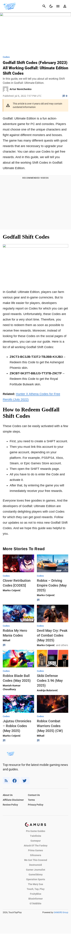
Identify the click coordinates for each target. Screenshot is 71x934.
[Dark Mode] (51, 6)
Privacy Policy (35, 804)
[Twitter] (25, 780)
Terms (31, 799)
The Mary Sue (35, 884)
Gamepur (36, 840)
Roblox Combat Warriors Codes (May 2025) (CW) (50, 726)
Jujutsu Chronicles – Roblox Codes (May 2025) (17, 726)
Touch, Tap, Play (35, 889)
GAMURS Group (61, 912)
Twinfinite (35, 836)
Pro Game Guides (35, 831)
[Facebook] (15, 780)
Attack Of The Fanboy (35, 845)
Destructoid (35, 864)
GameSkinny (36, 874)
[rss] (6, 780)
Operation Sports (35, 879)
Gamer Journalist (35, 869)
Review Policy (10, 804)
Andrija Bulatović (47, 690)
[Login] (64, 6)
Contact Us (34, 795)
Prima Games (35, 850)
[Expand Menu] (57, 6)
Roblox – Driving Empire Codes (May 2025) (52, 585)
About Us (8, 795)
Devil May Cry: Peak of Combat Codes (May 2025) (52, 635)
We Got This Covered (35, 860)
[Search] (44, 6)
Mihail (6, 640)
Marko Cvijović (12, 590)
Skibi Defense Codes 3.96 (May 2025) (50, 680)
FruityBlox (35, 893)
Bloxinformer (35, 898)
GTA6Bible (35, 903)
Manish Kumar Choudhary (12, 687)
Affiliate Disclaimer (13, 799)
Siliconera (35, 855)
